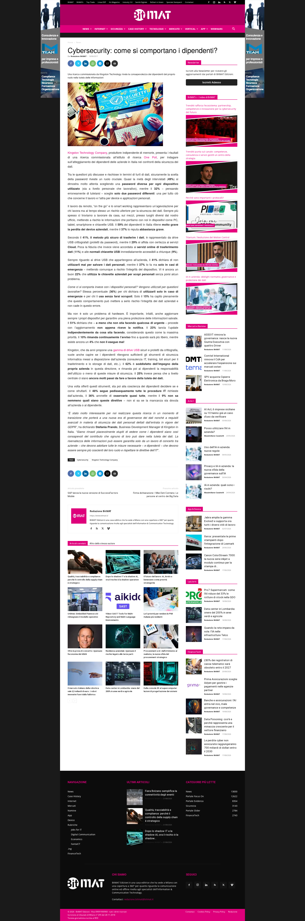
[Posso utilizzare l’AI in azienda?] (194, 434)
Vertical (190, 28)
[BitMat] (152, 15)
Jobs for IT (76, 829)
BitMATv (80, 2)
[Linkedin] (219, 2)
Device (71, 820)
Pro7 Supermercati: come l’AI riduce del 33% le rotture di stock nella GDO (219, 593)
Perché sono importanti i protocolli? (205, 197)
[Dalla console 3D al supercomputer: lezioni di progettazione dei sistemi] (161, 674)
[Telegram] (100, 63)
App (203, 28)
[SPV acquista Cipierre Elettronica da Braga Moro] (194, 383)
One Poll (150, 157)
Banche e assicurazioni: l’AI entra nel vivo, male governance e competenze (220, 704)
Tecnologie (156, 28)
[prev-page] (70, 701)
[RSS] (224, 2)
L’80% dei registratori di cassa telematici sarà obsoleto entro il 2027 (218, 664)
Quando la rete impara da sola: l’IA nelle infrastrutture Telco (219, 631)
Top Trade (90, 2)
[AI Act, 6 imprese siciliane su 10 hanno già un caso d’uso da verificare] (194, 415)
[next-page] (75, 701)
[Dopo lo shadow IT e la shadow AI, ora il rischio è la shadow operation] (123, 562)
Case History (136, 28)
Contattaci (189, 2)
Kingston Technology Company (87, 152)
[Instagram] (214, 2)
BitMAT (71, 2)
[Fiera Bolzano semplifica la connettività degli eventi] (135, 797)
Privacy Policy (219, 911)
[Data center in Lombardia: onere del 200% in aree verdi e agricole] (123, 674)
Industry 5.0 (127, 2)
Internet (100, 28)
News (86, 28)
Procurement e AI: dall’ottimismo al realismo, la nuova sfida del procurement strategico (160, 654)
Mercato (174, 28)
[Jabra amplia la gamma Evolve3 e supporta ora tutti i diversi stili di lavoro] (194, 524)
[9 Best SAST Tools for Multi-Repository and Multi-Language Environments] (123, 599)
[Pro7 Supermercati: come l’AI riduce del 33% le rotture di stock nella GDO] (194, 596)
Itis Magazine (114, 2)
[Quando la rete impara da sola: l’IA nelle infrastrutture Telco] (194, 634)
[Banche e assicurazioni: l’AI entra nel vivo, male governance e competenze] (194, 706)
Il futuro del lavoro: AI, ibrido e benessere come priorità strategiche (158, 579)
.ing (70, 848)
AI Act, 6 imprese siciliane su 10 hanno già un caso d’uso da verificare (219, 413)
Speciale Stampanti (174, 2)
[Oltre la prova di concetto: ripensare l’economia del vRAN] (85, 636)
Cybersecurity (82, 460)
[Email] (107, 63)
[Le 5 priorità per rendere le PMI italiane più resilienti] (161, 599)
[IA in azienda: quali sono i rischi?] (194, 491)
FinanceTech (74, 853)
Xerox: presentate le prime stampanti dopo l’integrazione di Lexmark (220, 540)
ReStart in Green (156, 2)
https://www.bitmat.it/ (99, 516)
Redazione (232, 911)
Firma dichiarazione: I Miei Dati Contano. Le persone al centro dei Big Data (155, 495)
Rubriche (72, 824)
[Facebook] (208, 2)
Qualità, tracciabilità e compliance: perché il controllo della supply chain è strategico (85, 579)
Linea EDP (102, 2)
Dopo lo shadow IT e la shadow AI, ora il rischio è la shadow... (161, 834)
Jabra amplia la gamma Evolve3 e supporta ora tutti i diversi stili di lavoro (219, 521)
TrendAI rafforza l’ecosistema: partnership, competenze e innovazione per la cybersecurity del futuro (211, 109)
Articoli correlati (78, 543)
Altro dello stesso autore (102, 543)
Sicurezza (117, 28)
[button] (233, 29)
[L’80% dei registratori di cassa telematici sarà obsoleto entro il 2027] (194, 666)
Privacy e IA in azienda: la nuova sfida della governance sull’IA (219, 469)
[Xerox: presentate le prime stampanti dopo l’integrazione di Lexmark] (194, 543)
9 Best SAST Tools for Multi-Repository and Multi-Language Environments (120, 617)
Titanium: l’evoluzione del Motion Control (207, 237)
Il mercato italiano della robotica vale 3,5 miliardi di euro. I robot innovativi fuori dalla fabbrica (83, 691)
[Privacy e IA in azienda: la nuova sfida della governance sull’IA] (194, 472)
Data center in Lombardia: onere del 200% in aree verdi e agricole (219, 612)
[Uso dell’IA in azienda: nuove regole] (194, 453)
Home (70, 42)
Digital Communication (83, 834)
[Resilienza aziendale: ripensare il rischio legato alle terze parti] (123, 636)
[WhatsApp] (93, 63)
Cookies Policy (204, 911)
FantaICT (75, 843)
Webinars (217, 28)
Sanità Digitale (141, 2)
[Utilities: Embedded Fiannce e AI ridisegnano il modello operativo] (85, 599)
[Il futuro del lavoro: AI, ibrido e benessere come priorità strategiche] (161, 562)
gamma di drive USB (127, 350)
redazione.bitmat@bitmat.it (138, 899)
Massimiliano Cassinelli (214, 436)
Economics (76, 839)
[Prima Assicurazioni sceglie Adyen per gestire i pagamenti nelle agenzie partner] (194, 685)
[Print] (115, 63)
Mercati (72, 805)
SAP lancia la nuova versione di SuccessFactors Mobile (93, 495)
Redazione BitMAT (78, 56)
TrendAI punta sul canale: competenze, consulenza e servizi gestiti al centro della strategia (208, 155)
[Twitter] (229, 2)
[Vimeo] (235, 2)
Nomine (72, 810)
